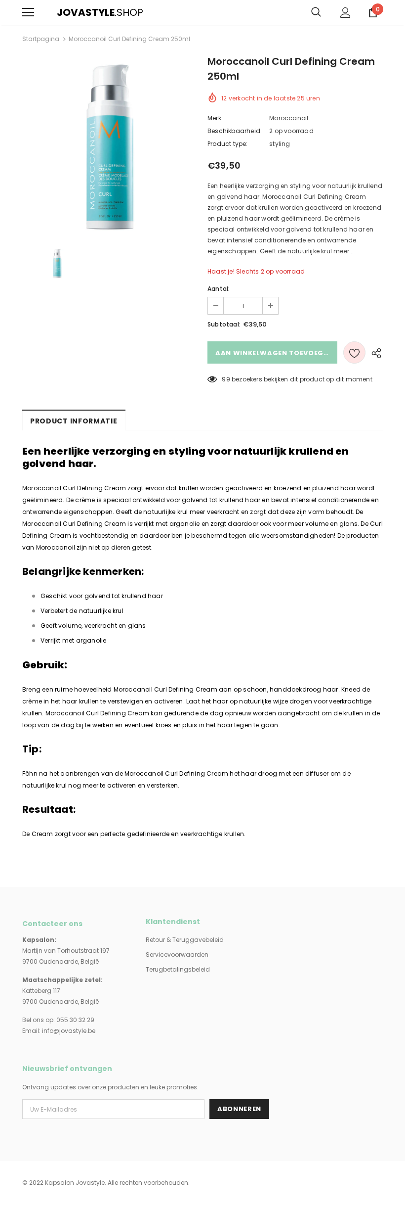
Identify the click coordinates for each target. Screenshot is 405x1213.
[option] (110, 145)
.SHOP (63, 12)
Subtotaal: (224, 324)
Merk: (215, 118)
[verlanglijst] (354, 352)
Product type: (227, 144)
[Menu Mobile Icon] (28, 12)
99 (226, 379)
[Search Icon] (316, 12)
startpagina (40, 39)
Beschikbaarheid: (234, 131)
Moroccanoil (288, 118)
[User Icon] (345, 12)
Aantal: (218, 288)
